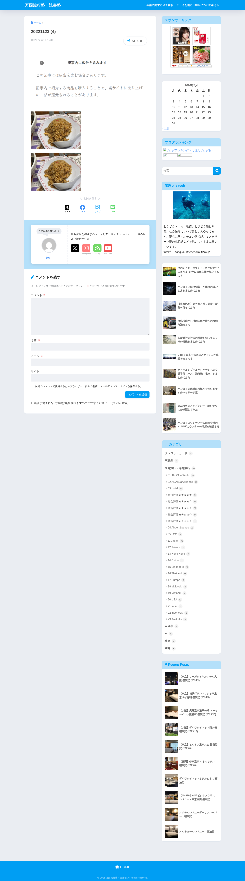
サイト (35, 371)
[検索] (217, 171)
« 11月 (166, 128)
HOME (124, 867)
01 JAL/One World (181, 475)
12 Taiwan (176, 547)
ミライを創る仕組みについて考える (197, 5)
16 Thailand (177, 573)
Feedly (97, 254)
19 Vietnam (176, 593)
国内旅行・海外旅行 (180, 468)
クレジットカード (178, 453)
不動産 (171, 460)
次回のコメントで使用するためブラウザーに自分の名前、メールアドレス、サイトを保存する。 (88, 386)
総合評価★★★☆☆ (182, 508)
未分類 (171, 626)
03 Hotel (175, 488)
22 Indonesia (177, 612)
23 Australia (177, 619)
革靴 (169, 648)
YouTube (108, 254)
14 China (175, 560)
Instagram (86, 254)
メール (37, 356)
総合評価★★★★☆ (182, 501)
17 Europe (176, 580)
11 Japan (175, 540)
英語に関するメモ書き (159, 5)
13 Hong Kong (178, 553)
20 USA (174, 599)
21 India (174, 606)
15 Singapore (178, 566)
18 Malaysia (177, 586)
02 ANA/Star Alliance (182, 481)
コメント (38, 295)
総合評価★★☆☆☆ (182, 514)
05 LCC (174, 534)
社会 (169, 641)
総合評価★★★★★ (182, 494)
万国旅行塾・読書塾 (43, 5)
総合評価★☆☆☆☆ (182, 521)
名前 (35, 340)
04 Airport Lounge (180, 527)
